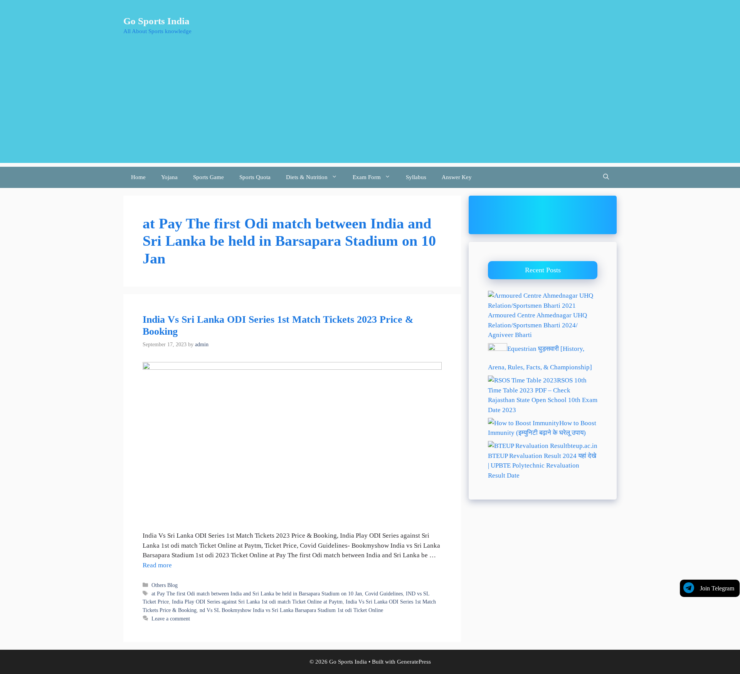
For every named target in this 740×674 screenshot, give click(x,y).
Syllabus (416, 177)
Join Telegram (717, 588)
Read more (157, 565)
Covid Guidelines (384, 593)
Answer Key (457, 177)
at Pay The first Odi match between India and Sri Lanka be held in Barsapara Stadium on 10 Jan (256, 593)
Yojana (169, 177)
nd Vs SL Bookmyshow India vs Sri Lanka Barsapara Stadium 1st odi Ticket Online (291, 610)
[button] (606, 177)
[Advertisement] (370, 109)
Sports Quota (255, 177)
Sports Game (208, 177)
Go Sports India (156, 21)
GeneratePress (414, 662)
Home (138, 177)
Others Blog (164, 585)
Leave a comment (170, 618)
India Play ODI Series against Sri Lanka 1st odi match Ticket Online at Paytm (257, 602)
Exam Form (367, 177)
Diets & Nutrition (307, 177)
